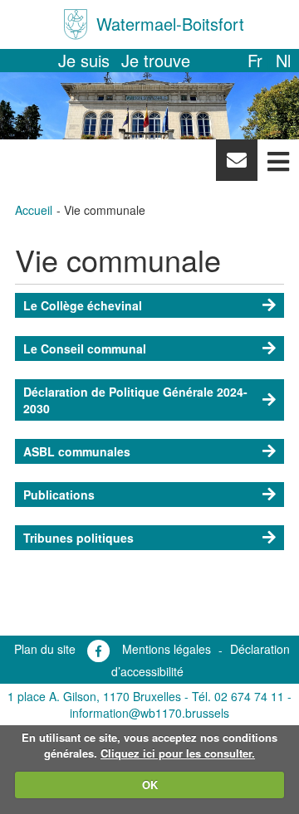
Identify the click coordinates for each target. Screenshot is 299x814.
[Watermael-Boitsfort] (75, 24)
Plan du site (45, 649)
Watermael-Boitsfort (170, 24)
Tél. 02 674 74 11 (238, 696)
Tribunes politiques (78, 537)
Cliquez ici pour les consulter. (177, 753)
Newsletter (236, 164)
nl (283, 60)
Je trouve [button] (155, 60)
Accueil (33, 210)
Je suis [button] (84, 60)
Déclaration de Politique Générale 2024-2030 (135, 400)
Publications (59, 494)
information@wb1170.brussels (149, 712)
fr (255, 60)
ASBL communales (76, 451)
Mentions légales (166, 649)
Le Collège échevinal (82, 305)
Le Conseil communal (84, 348)
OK (150, 784)
